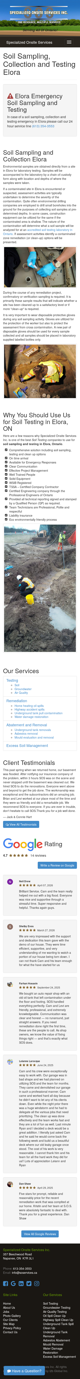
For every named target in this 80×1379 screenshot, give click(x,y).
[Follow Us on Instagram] (36, 1284)
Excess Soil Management (59, 1356)
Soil (17, 685)
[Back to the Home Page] (40, 14)
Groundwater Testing (56, 1307)
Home (7, 1303)
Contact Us (10, 1332)
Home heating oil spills (29, 706)
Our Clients (10, 1320)
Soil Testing (50, 1303)
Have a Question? (26, 1370)
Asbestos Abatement (56, 1340)
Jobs (6, 1312)
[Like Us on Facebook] (5, 1284)
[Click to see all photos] (40, 371)
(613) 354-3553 (43, 126)
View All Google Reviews (40, 1234)
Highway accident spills (30, 709)
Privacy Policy (12, 1328)
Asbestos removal (26, 733)
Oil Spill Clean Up (54, 1316)
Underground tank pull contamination (39, 713)
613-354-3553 (22, 1268)
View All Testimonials (23, 824)
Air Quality (21, 693)
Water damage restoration (31, 717)
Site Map (9, 1324)
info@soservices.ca (24, 1272)
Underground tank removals (33, 730)
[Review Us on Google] (13, 1284)
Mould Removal (53, 1344)
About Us (9, 1307)
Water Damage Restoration (53, 1350)
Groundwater (23, 689)
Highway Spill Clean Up (58, 1320)
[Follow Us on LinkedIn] (21, 1284)
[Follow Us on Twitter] (28, 1284)
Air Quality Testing (55, 1312)
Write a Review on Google (57, 865)
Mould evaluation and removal (34, 737)
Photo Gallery (12, 1316)
